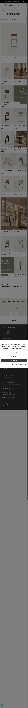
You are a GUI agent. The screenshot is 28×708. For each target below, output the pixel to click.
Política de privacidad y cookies (19, 364)
